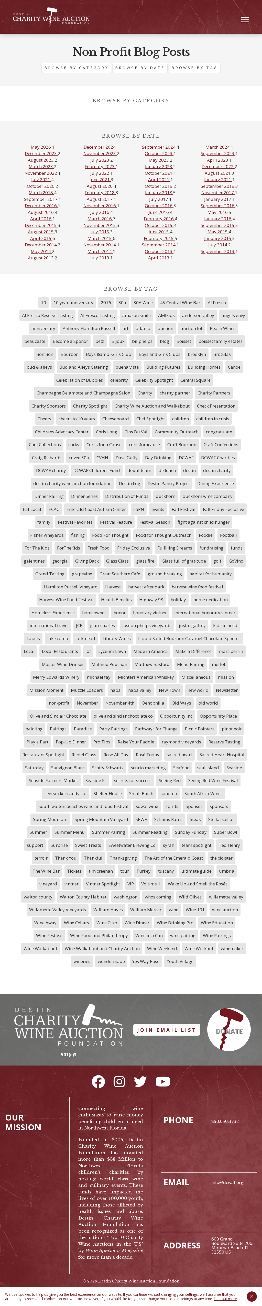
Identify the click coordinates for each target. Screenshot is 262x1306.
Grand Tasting (49, 574)
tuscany (166, 871)
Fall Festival (183, 509)
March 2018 (41, 192)
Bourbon (70, 354)
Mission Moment (46, 690)
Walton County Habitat (83, 897)
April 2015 (41, 238)
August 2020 (100, 186)
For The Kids (37, 548)
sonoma (169, 793)
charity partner (175, 393)
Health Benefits (116, 599)
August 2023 (41, 160)
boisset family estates (221, 341)
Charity (145, 393)
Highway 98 (151, 599)
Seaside (234, 768)
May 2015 (218, 232)
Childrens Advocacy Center (62, 432)
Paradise (83, 729)
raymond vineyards (181, 742)
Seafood (181, 768)
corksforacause (144, 444)
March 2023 (41, 166)
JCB (79, 625)
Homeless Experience (53, 613)
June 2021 (100, 179)
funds (237, 548)
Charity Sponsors (48, 406)
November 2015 (100, 225)
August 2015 (41, 232)
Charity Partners (214, 393)
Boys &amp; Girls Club (108, 354)
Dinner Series (84, 496)
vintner (71, 884)
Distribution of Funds (126, 496)
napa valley (139, 690)
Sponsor (194, 806)
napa (115, 690)
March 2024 (218, 147)
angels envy (233, 315)
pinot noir (232, 729)
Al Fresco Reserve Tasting (47, 315)
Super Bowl (225, 832)
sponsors (219, 806)
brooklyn (197, 354)
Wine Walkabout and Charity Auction (102, 948)
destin (189, 470)
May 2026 (41, 147)
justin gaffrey (192, 625)
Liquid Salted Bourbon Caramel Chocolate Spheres (189, 638)
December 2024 (100, 147)
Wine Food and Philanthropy (99, 935)
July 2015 (100, 232)
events (157, 509)
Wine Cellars (76, 923)
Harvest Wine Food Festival (66, 599)
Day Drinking (158, 457)
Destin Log (129, 483)
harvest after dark (146, 587)
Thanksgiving (123, 858)
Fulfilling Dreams (174, 548)
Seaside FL (96, 780)
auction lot (191, 328)
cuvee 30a (79, 457)
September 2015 (218, 225)
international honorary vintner (204, 613)
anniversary (43, 328)
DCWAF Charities (218, 457)
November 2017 (218, 192)
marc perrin (231, 651)
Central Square (195, 380)
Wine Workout (198, 948)
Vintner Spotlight (103, 884)
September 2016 (218, 205)
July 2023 (100, 160)
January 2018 (159, 192)
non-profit (59, 703)
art (125, 328)
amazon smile (136, 315)
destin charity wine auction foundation (72, 483)
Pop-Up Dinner (71, 742)
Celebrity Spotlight (154, 380)
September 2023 (218, 153)
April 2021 (159, 179)
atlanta (143, 328)
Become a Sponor (70, 341)
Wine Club (106, 923)
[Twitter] (140, 1081)
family (43, 522)
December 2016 (41, 205)
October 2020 (41, 186)
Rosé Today (147, 755)
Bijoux (118, 341)
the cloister (221, 858)
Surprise (59, 845)
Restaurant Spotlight (43, 755)
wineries (81, 961)
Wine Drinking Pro (175, 923)
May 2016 (218, 212)
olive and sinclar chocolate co (123, 716)
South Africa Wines (203, 793)
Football (228, 535)
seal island (208, 768)
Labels (33, 638)
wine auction (225, 910)
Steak (195, 819)
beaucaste (34, 341)
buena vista (127, 367)
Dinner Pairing (49, 496)
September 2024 (159, 147)
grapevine (82, 574)
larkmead (85, 638)
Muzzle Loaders (87, 690)
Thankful (93, 858)
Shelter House (108, 793)
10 (43, 302)
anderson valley (198, 315)
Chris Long (106, 432)
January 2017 (218, 199)
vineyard (48, 884)
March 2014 (100, 251)
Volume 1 (150, 884)
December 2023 (41, 153)
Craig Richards (46, 457)
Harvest (113, 587)
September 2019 (218, 186)
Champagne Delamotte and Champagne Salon (83, 393)
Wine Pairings (217, 935)
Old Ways (181, 703)
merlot (218, 664)
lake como (57, 638)
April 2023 (218, 160)
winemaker (232, 948)
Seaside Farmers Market (53, 780)
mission (226, 677)
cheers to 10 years (77, 419)
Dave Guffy (127, 457)
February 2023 (100, 166)
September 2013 (218, 251)
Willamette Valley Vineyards (57, 910)
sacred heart (179, 755)
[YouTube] (162, 1081)
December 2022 (218, 166)
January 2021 (218, 179)
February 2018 (100, 192)
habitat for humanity (210, 574)
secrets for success (132, 780)
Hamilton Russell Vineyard (71, 587)
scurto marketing (148, 768)
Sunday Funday (191, 832)
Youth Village (180, 961)
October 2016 (159, 205)
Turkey (143, 871)
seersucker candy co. (65, 793)
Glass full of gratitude (184, 561)
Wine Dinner (137, 923)
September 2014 (159, 245)
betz (99, 341)
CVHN (102, 457)
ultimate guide (196, 871)
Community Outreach (177, 432)
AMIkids (166, 315)
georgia (60, 561)
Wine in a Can (149, 935)
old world (208, 703)
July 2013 (100, 258)
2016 (106, 302)
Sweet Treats (88, 845)
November (87, 703)
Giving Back (87, 561)
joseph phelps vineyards (146, 625)
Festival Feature (116, 522)
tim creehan (101, 871)
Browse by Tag (194, 67)
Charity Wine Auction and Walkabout (152, 406)
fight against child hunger (204, 522)
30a (122, 302)
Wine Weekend (162, 948)
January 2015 (218, 238)
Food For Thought (110, 535)
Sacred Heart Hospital (222, 755)
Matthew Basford (152, 664)
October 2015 (159, 225)
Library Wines (117, 638)
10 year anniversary (73, 302)
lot (88, 651)
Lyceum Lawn (112, 651)
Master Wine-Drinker (63, 664)
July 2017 (159, 199)
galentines (34, 561)
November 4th (119, 703)
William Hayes (108, 910)
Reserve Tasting (224, 742)
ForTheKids (68, 548)
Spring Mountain (50, 819)
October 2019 (159, 186)
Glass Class (117, 561)
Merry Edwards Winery (56, 677)
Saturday (34, 768)
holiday (178, 599)
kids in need (225, 625)
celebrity (119, 380)
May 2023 (159, 160)
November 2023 (100, 153)
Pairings (58, 729)
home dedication (210, 599)
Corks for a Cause (104, 444)
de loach (167, 470)
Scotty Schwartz (108, 768)
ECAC (54, 509)
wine (173, 910)
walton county (38, 897)
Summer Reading (150, 832)
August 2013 (41, 258)
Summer (38, 832)
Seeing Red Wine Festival (213, 780)
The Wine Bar (46, 871)
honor (120, 613)
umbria (226, 871)
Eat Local (32, 509)
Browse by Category (76, 67)
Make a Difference (193, 651)
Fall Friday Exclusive (223, 509)
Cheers (44, 419)
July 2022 (100, 173)
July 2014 (218, 245)
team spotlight (196, 845)
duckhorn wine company (208, 496)
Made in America (150, 651)
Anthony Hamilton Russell (89, 328)
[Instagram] (119, 1081)
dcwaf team (139, 470)
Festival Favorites (75, 522)
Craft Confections (221, 444)
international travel (49, 625)
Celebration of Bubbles (79, 380)
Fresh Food (99, 548)
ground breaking (165, 574)
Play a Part (37, 742)
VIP (130, 884)
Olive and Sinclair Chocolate (58, 716)
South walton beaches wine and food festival (83, 806)
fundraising (211, 548)
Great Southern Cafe (120, 574)
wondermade (111, 961)
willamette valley (226, 897)
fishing (78, 535)
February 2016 (159, 219)
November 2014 (100, 245)
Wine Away (45, 923)
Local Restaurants (60, 651)
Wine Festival (49, 935)
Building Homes (204, 367)
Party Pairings (113, 729)
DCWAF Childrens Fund (96, 470)
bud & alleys (39, 367)
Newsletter (227, 690)
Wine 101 (195, 910)
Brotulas (222, 354)
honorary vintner (150, 613)
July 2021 (41, 179)
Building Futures (163, 367)
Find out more (225, 1298)
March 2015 (100, 238)
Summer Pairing (108, 832)
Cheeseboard (115, 419)
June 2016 (159, 212)
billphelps (142, 341)
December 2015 (41, 225)
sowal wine (147, 806)
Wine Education (217, 923)
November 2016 (100, 205)
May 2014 (41, 251)
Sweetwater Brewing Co (132, 845)
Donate (229, 1031)
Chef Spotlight (150, 419)
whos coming (158, 897)
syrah (168, 845)
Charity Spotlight (90, 406)
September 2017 (41, 199)
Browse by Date (140, 67)
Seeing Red (170, 780)
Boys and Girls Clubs (159, 354)
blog (164, 341)
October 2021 (159, 173)
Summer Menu (69, 832)
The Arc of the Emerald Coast (173, 858)
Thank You (66, 858)
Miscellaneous (196, 677)
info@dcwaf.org (227, 1182)
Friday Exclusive (133, 548)
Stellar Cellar (221, 819)
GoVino (236, 561)
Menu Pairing (190, 664)
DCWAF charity (51, 470)
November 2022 (41, 173)
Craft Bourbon (181, 444)
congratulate (219, 432)
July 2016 (100, 212)
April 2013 (159, 258)
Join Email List (167, 1030)
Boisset (184, 341)
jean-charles (102, 625)
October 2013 (159, 251)
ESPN (138, 509)
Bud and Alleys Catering (83, 367)
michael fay (99, 677)
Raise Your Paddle (136, 742)
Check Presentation (216, 406)
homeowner (94, 613)
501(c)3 (69, 1054)
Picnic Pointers (199, 729)
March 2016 (100, 219)
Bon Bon (44, 354)
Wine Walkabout (40, 948)
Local (29, 651)
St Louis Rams (168, 819)
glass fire (145, 561)
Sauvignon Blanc (68, 768)
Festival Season (154, 522)
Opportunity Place (218, 716)
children (180, 419)
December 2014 (41, 245)
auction (165, 328)
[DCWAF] (51, 17)
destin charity (217, 470)
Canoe (234, 367)
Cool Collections (45, 444)
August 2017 (100, 199)
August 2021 (218, 173)
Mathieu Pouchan (109, 664)
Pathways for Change (156, 729)
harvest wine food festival (197, 587)
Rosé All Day (116, 755)
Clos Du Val (136, 432)
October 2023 (159, 153)
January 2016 (218, 219)
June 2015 (159, 232)
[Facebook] (98, 1081)
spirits (172, 806)
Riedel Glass (84, 755)
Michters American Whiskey (146, 677)
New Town (169, 690)
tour (124, 871)
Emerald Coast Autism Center (96, 509)
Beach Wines (222, 328)
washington (125, 897)
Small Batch (141, 793)
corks (73, 444)
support (35, 845)
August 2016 (41, 212)
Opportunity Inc (176, 716)
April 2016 (41, 219)
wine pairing (182, 935)
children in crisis (212, 419)
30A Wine (143, 302)
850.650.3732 (225, 1121)
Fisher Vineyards (47, 535)
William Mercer (145, 910)
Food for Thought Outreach (163, 535)
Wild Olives (190, 897)
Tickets (74, 871)
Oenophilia (153, 703)
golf (217, 561)
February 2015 (159, 238)
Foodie (206, 535)
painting (33, 729)
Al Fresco (217, 302)
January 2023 (159, 166)
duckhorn (165, 496)
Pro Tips (101, 742)
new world (198, 690)
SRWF (141, 819)
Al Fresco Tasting (97, 315)
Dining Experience (215, 483)
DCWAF (186, 457)
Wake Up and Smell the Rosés (197, 884)
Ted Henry (229, 845)
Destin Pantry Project (169, 483)
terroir (41, 858)
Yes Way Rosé (145, 961)
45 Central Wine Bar (180, 302)
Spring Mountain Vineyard (101, 819)
